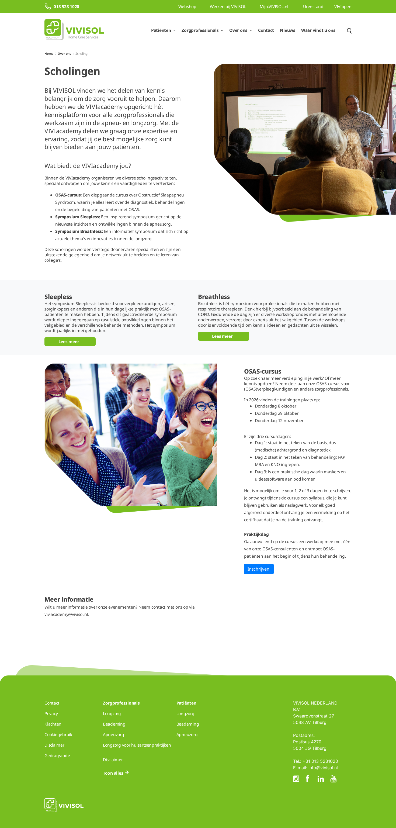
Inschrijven (259, 569)
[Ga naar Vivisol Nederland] (74, 30)
